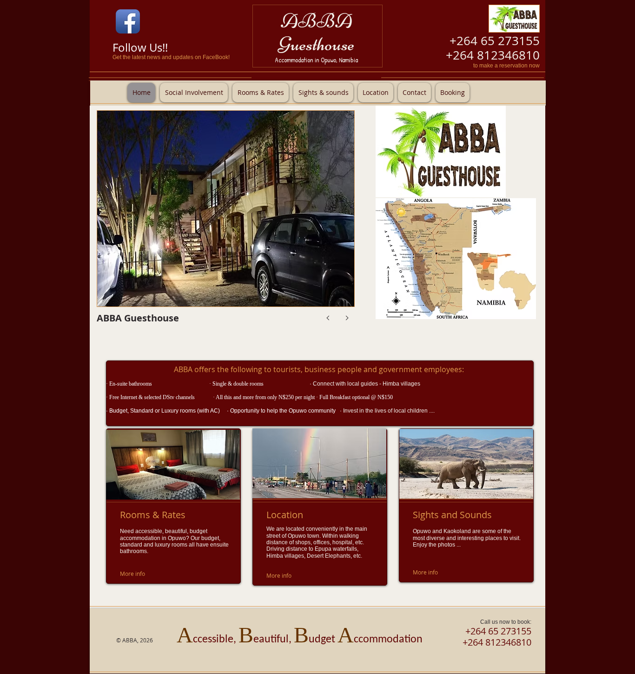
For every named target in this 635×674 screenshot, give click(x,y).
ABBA (316, 21)
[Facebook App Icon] (128, 21)
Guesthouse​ (316, 44)
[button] (226, 225)
